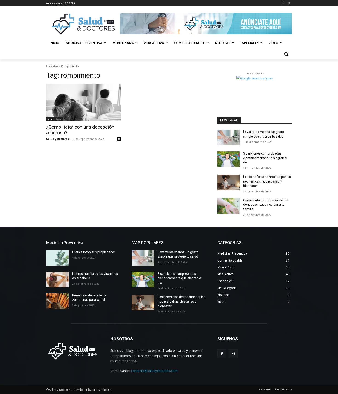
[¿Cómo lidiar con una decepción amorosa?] (83, 102)
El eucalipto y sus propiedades (94, 252)
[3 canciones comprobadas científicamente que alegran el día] (228, 159)
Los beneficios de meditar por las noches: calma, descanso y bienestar (267, 181)
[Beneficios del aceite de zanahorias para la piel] (57, 301)
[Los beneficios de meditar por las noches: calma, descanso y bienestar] (228, 182)
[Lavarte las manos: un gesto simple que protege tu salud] (228, 137)
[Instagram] (289, 3)
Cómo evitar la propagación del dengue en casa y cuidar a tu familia (265, 204)
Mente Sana (54, 119)
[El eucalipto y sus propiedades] (57, 258)
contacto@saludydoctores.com (154, 371)
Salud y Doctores (57, 139)
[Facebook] (282, 3)
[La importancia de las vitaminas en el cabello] (57, 279)
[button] (286, 53)
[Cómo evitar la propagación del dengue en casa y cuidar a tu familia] (228, 206)
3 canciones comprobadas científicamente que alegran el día (265, 158)
